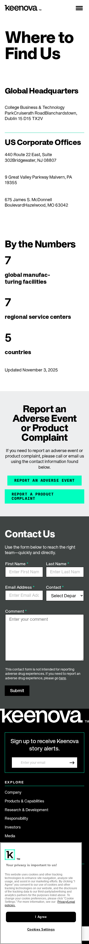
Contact (54, 587)
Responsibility (16, 818)
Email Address (19, 587)
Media (10, 836)
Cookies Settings (41, 929)
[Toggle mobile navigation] (79, 8)
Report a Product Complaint (33, 496)
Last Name (56, 563)
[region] (41, 893)
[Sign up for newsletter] (72, 762)
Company (13, 792)
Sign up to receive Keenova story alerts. (44, 745)
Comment (15, 611)
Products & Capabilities (24, 801)
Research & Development (26, 810)
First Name (16, 563)
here (62, 678)
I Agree (41, 917)
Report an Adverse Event (44, 480)
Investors (13, 827)
